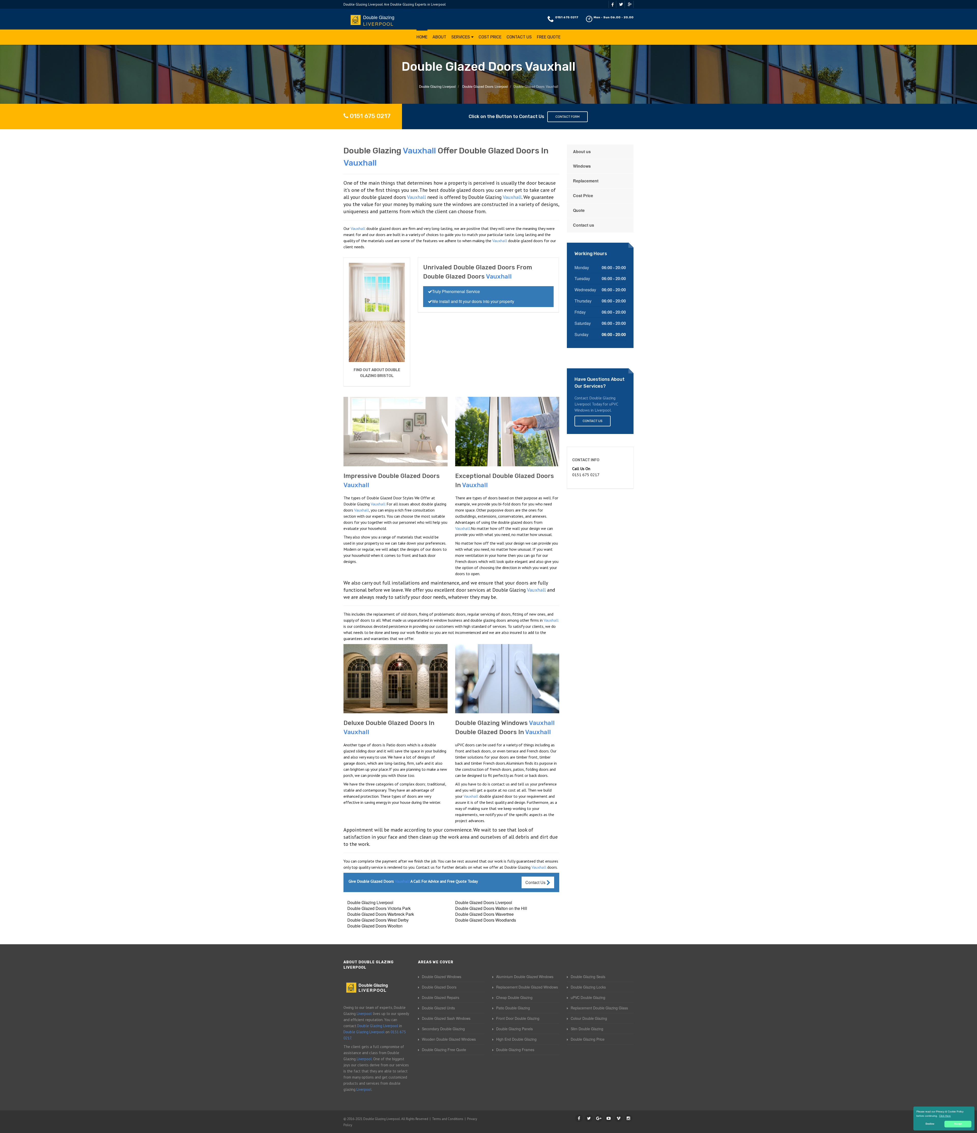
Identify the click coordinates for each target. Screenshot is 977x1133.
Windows (582, 166)
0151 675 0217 (566, 17)
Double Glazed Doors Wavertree (484, 914)
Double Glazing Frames (515, 1049)
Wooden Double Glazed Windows (449, 1039)
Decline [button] (930, 1124)
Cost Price (490, 37)
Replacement (585, 181)
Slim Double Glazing (587, 1028)
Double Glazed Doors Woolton (375, 926)
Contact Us (519, 37)
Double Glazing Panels (514, 1028)
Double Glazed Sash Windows (446, 1018)
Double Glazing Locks (588, 987)
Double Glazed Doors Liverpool (483, 902)
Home (421, 37)
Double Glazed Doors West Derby (378, 920)
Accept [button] (958, 1124)
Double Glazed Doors (439, 987)
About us (582, 151)
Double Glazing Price (588, 1039)
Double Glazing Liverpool (370, 902)
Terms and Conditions (447, 1119)
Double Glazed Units (438, 1007)
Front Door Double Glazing (517, 1018)
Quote (579, 210)
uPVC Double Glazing (588, 997)
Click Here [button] (945, 1115)
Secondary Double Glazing (443, 1028)
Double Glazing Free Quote (444, 1049)
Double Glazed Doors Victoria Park (379, 908)
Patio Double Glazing (513, 1007)
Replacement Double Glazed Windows (527, 987)
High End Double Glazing (516, 1039)
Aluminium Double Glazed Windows (524, 976)
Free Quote (549, 37)
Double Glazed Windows (441, 976)
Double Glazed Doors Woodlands (485, 920)
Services (460, 37)
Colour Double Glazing (589, 1018)
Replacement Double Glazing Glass (599, 1007)
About (439, 37)
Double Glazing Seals (588, 976)
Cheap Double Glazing (514, 997)
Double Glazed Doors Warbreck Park (380, 914)
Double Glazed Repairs (440, 997)
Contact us (583, 225)
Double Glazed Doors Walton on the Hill (491, 908)
